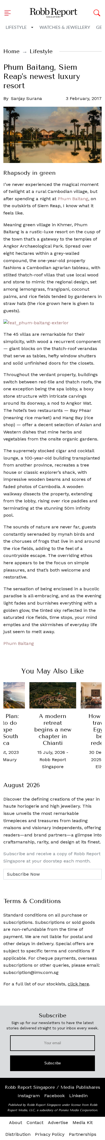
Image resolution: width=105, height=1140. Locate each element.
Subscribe (52, 1063)
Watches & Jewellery (64, 27)
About (15, 1122)
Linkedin (78, 1095)
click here (78, 984)
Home (11, 51)
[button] (9, 13)
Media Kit (83, 1122)
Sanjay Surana (26, 98)
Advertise (58, 1122)
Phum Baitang (73, 198)
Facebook (54, 1095)
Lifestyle (16, 27)
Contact (35, 1122)
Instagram (29, 1095)
